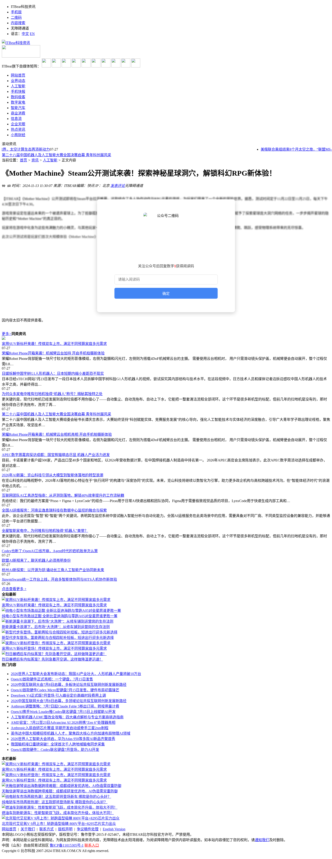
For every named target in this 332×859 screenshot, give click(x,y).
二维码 (16, 17)
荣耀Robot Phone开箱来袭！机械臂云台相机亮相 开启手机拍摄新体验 (57, 434)
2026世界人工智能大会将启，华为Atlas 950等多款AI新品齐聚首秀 (63, 739)
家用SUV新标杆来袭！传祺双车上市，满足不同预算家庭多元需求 (54, 344)
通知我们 (262, 840)
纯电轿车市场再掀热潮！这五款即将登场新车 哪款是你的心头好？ (55, 802)
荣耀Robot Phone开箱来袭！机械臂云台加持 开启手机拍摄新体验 (53, 353)
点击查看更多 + (14, 589)
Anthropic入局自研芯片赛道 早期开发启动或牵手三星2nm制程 (59, 728)
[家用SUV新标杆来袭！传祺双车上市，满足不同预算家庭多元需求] (166, 338)
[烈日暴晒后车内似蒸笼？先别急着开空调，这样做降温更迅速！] (54, 654)
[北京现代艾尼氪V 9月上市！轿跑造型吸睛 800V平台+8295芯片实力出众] (60, 818)
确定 (166, 294)
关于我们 (28, 829)
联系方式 (46, 829)
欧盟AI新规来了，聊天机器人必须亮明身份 (36, 560)
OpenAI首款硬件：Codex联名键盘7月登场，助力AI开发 (55, 750)
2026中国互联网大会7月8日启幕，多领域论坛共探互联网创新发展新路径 (68, 701)
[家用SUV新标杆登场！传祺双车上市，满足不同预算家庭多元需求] (56, 643)
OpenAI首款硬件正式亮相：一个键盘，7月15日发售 (52, 679)
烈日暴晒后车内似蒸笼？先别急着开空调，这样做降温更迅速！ (52, 659)
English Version (114, 829)
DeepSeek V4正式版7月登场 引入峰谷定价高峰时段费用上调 (58, 695)
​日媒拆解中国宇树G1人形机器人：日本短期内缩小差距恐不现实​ (53, 373)
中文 (25, 34)
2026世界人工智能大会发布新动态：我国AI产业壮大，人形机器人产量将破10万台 (76, 674)
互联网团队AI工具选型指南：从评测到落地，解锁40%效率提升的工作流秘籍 (63, 495)
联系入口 (91, 845)
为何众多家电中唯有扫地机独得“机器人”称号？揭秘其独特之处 (52, 394)
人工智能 (50, 160)
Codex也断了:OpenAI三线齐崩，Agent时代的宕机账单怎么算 (50, 551)
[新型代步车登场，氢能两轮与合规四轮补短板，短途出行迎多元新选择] (59, 632)
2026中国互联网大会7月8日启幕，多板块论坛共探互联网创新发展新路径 (68, 685)
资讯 (35, 160)
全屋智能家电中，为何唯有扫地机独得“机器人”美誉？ (45, 531)
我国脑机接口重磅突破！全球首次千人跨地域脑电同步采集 (58, 744)
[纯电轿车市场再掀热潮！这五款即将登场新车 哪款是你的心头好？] (56, 796)
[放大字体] (3, 185)
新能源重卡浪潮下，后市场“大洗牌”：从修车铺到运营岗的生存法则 (56, 627)
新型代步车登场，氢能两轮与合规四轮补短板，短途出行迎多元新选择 (58, 638)
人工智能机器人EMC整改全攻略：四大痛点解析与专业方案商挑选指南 (67, 717)
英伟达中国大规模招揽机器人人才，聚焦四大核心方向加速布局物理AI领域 (70, 733)
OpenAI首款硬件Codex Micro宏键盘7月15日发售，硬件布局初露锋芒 (65, 690)
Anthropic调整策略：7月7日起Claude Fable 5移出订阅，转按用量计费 (65, 706)
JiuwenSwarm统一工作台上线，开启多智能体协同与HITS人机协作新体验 (59, 579)
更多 (7, 334)
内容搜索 (18, 23)
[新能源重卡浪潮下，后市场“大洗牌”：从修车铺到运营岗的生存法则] (57, 621)
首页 (23, 160)
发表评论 (117, 186)
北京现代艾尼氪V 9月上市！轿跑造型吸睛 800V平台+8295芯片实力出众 (59, 824)
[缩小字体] (9, 185)
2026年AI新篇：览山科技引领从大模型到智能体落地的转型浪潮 (52, 475)
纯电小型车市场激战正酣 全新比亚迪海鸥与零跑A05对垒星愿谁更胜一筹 (59, 616)
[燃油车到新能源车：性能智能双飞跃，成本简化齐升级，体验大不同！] (59, 807)
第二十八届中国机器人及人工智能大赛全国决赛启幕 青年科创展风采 (56, 155)
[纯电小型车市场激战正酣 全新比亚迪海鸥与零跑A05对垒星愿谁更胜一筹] (61, 610)
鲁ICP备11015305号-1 (67, 845)
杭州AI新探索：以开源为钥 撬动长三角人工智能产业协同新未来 (53, 570)
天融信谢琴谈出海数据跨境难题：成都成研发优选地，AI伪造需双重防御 (60, 791)
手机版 (16, 12)
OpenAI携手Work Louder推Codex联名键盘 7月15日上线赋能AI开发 (63, 712)
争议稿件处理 (87, 829)
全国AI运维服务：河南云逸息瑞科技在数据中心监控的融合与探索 (54, 510)
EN (32, 34)
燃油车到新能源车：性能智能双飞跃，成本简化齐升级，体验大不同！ (58, 813)
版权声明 (65, 829)
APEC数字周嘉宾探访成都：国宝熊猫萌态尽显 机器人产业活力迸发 (56, 455)
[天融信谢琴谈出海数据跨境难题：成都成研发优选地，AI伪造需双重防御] (61, 786)
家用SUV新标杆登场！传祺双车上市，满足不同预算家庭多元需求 (54, 648)
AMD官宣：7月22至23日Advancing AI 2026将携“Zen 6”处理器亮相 (63, 722)
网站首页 (9, 829)
